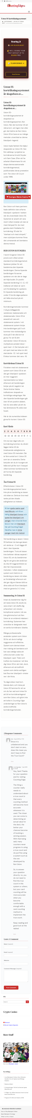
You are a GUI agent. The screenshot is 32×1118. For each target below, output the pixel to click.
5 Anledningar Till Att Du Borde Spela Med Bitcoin (16, 1088)
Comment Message (13, 968)
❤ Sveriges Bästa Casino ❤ (18, 197)
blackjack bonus (16, 514)
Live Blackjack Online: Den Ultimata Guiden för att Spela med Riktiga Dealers (15, 1078)
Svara (12, 761)
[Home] (2, 21)
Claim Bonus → (17, 63)
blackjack (21, 524)
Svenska (9, 1)
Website (6, 960)
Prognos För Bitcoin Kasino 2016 (14, 1098)
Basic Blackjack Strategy (8, 1114)
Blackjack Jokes (13, 1064)
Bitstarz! (7, 1022)
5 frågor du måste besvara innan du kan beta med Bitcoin (16, 1093)
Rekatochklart (9, 1084)
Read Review (16, 74)
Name (8, 944)
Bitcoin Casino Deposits (11, 1025)
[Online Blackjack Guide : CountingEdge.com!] (16, 5)
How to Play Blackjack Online (9, 1111)
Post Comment (11, 987)
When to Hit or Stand (7, 1116)
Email (8, 952)
